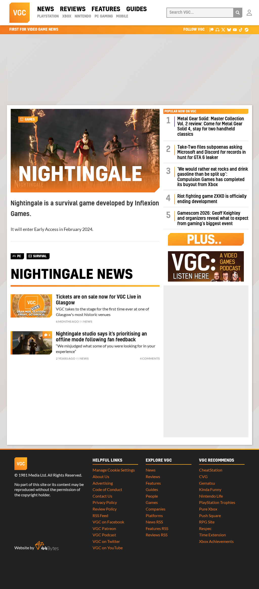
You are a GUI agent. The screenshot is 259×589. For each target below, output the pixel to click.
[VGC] (19, 13)
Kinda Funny (210, 489)
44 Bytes (47, 546)
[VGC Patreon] (211, 29)
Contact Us (102, 496)
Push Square (210, 515)
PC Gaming (104, 16)
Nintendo (83, 16)
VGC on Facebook (108, 521)
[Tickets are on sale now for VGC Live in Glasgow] (31, 306)
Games (30, 119)
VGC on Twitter (106, 541)
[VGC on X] (223, 29)
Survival (40, 256)
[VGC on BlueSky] (229, 29)
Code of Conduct (107, 489)
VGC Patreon (104, 528)
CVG (203, 476)
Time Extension (212, 534)
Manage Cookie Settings (114, 469)
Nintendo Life (211, 496)
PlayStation (48, 16)
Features (106, 9)
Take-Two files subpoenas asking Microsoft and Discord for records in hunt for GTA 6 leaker (211, 152)
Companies (155, 508)
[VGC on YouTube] (235, 29)
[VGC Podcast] (217, 29)
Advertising (103, 483)
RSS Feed (100, 515)
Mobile (122, 16)
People (152, 496)
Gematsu (207, 483)
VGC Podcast (104, 534)
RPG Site (206, 521)
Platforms (154, 515)
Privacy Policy (105, 502)
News (45, 9)
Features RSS (157, 528)
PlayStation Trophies (217, 502)
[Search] (237, 13)
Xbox (66, 16)
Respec (205, 528)
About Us (101, 476)
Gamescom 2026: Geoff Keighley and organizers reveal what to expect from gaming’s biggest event (212, 218)
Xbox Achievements (216, 541)
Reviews (72, 9)
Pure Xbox (208, 508)
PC (19, 256)
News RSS (154, 521)
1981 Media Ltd (32, 475)
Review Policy (105, 508)
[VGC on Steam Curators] (246, 29)
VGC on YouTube (108, 547)
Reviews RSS (156, 534)
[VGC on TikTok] (241, 29)
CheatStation (210, 469)
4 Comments (150, 358)
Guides (136, 9)
